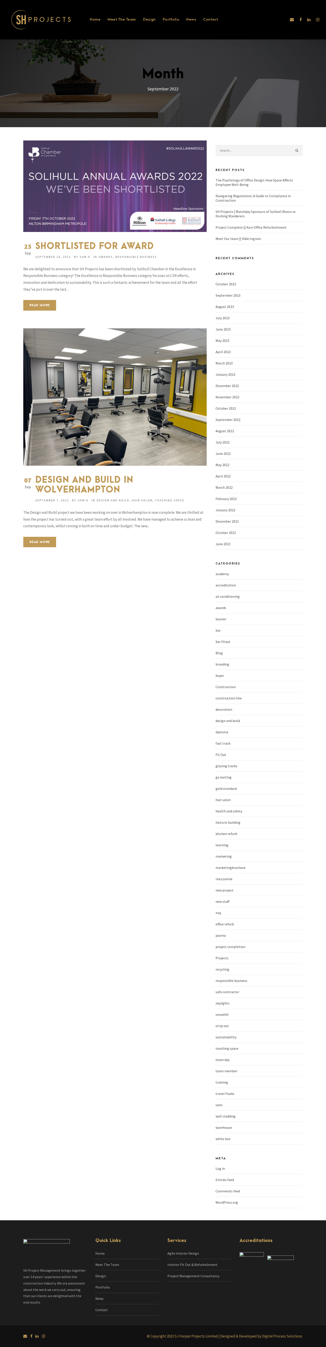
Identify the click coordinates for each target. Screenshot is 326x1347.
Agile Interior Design (183, 1253)
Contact (210, 19)
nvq (218, 913)
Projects (222, 958)
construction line (229, 698)
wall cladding (226, 1116)
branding (222, 664)
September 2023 (228, 295)
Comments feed (228, 1191)
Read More (39, 305)
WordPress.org (227, 1202)
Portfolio (171, 19)
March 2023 (224, 363)
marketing (224, 856)
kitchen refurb (226, 833)
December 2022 (227, 385)
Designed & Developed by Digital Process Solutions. (261, 1336)
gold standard (226, 788)
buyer (220, 675)
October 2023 (226, 284)
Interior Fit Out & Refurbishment (192, 1264)
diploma (222, 732)
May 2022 (222, 465)
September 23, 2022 (53, 257)
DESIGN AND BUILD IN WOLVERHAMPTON (84, 485)
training (222, 1082)
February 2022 (226, 498)
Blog (219, 653)
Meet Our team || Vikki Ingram (238, 238)
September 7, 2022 (52, 500)
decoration (224, 709)
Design (149, 19)
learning (222, 845)
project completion (230, 946)
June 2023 (223, 329)
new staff (222, 901)
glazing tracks (226, 766)
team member (227, 1071)
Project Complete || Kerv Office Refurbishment (251, 227)
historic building (228, 822)
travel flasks (225, 1093)
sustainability (226, 1037)
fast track (223, 743)
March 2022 (224, 487)
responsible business (136, 257)
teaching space (169, 500)
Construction (226, 687)
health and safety (229, 811)
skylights (223, 1003)
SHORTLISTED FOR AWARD (94, 246)
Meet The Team (122, 19)
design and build (113, 500)
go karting (224, 777)
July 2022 (223, 442)
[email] (292, 19)
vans (219, 1105)
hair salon (142, 500)
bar (218, 630)
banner (221, 619)
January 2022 (225, 510)
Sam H (85, 257)
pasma (221, 935)
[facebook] (300, 19)
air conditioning (228, 596)
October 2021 (226, 532)
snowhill (222, 1014)
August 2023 (225, 306)
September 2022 (228, 419)
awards (106, 257)
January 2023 (225, 374)
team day (223, 1059)
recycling (222, 969)
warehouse (224, 1127)
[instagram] (317, 19)
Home (95, 19)
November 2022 (227, 397)
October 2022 (226, 408)
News (191, 19)
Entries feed (225, 1180)
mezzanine (224, 879)
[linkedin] (308, 19)
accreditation (226, 585)
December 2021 (227, 521)
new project (225, 890)
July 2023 (223, 318)
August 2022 (225, 431)
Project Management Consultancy (193, 1276)
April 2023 (223, 352)
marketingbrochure (230, 867)
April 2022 (223, 476)
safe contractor (227, 992)
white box (223, 1139)
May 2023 (222, 340)
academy (222, 574)
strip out (222, 1026)
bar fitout (223, 641)
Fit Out (221, 754)
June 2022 (223, 453)
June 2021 (223, 544)
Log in (220, 1168)
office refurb (225, 924)
